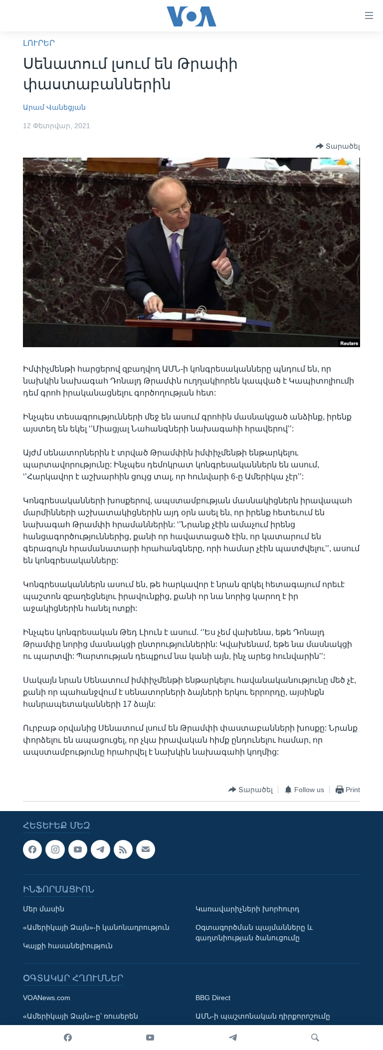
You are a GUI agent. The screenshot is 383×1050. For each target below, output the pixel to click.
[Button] (338, 146)
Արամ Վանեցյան (54, 107)
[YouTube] (150, 1037)
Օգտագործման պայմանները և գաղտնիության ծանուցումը (254, 933)
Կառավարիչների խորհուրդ (247, 909)
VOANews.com (46, 998)
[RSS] (123, 849)
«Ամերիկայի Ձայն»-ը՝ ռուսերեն (80, 1017)
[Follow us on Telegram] (100, 849)
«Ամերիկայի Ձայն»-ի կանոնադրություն (96, 928)
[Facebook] (68, 1037)
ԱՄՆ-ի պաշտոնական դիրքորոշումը (262, 1017)
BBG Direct (212, 998)
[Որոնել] (315, 1037)
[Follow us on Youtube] (77, 849)
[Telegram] (233, 1037)
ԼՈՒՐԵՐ (39, 43)
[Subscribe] (145, 849)
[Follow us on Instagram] (54, 849)
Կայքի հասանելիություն (68, 946)
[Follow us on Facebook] (32, 849)
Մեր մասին (43, 909)
